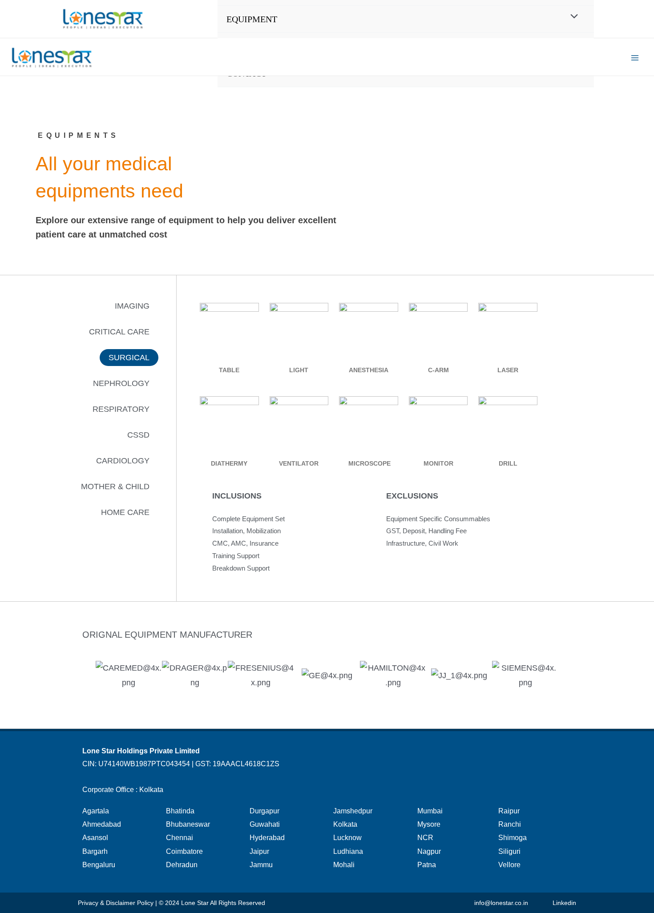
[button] (132, 306)
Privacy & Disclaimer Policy (115, 902)
